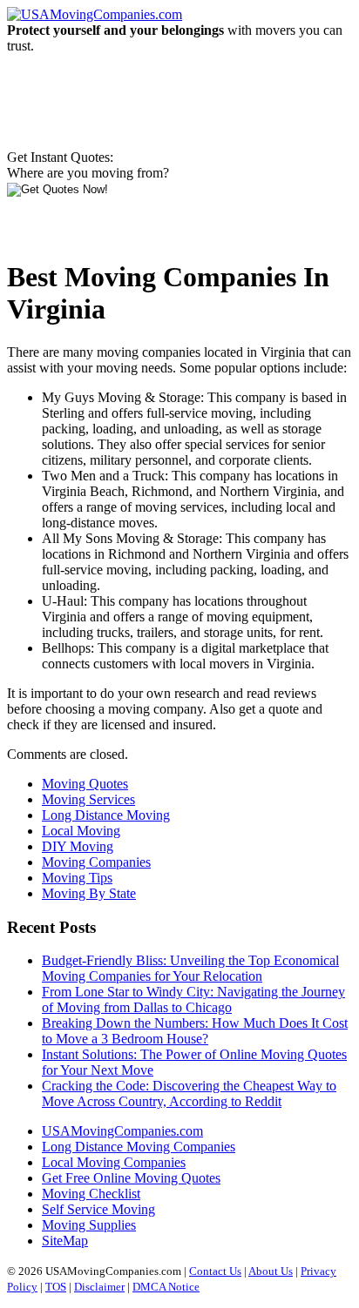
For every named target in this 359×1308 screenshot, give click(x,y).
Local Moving (81, 830)
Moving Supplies (89, 1224)
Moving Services (88, 799)
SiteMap (65, 1240)
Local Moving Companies (114, 1162)
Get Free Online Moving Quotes (131, 1177)
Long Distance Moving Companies (138, 1146)
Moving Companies (96, 862)
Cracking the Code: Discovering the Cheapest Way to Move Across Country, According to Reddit (189, 1093)
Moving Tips (77, 877)
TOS (55, 1286)
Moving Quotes (85, 783)
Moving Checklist (91, 1193)
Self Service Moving (98, 1209)
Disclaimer (99, 1286)
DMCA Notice (166, 1286)
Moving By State (89, 893)
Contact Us (215, 1271)
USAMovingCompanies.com (122, 1131)
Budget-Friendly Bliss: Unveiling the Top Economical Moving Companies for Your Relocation (190, 968)
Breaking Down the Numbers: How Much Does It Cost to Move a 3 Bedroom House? (195, 1031)
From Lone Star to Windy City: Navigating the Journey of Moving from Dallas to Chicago (193, 999)
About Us (270, 1271)
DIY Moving (77, 846)
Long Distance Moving (106, 815)
